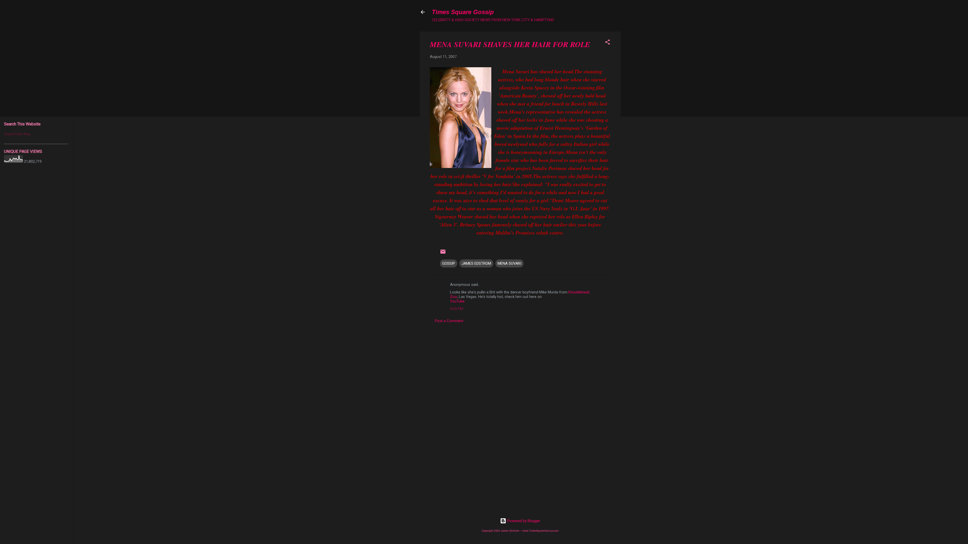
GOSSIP (448, 263)
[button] (607, 43)
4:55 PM (456, 309)
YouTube (457, 301)
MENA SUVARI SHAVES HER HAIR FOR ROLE (510, 44)
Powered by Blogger (523, 521)
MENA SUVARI (509, 263)
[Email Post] (443, 253)
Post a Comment (449, 321)
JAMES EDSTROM (476, 263)
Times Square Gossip (463, 12)
